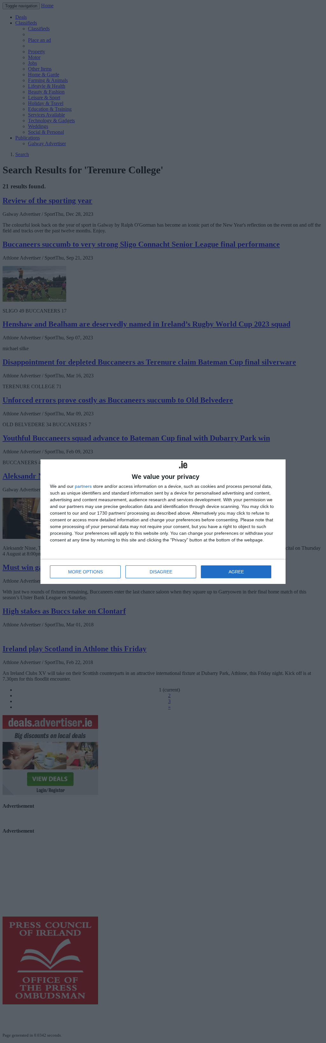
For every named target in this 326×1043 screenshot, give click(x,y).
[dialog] (163, 521)
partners (83, 486)
